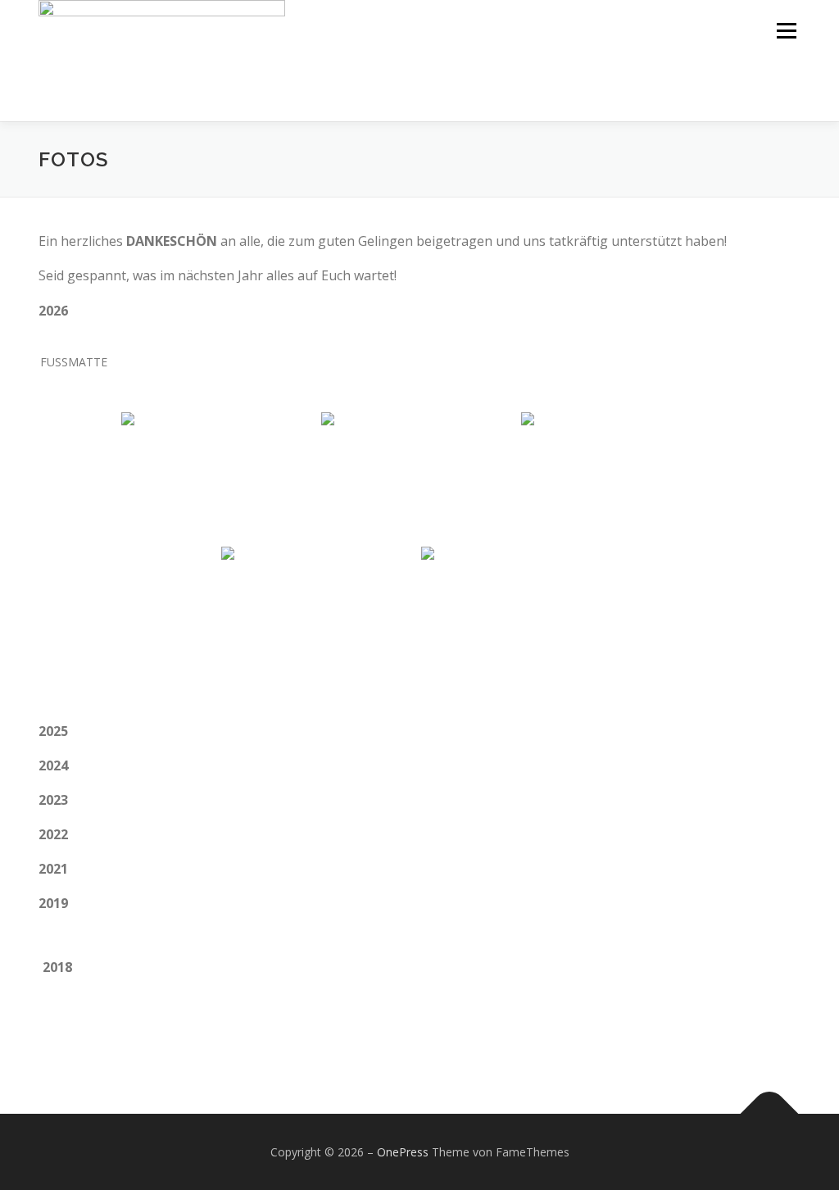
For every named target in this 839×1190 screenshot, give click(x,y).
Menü (786, 31)
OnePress (403, 1152)
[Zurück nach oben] (770, 1113)
